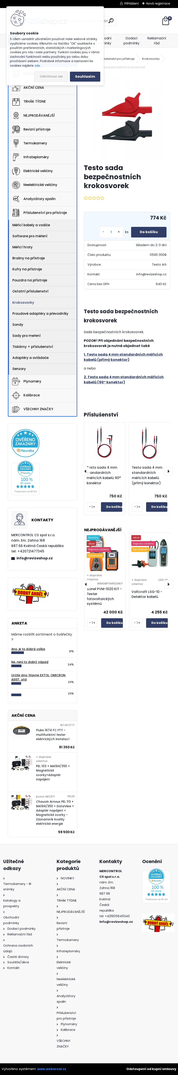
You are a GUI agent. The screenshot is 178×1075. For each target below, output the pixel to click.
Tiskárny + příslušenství (32, 346)
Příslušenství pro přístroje (45, 212)
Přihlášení (131, 3)
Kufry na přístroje (27, 269)
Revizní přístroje (36, 129)
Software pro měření (29, 236)
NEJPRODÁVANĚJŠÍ (39, 115)
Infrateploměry (36, 157)
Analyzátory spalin (39, 199)
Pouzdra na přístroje (29, 280)
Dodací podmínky (132, 40)
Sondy (17, 324)
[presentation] (85, 471)
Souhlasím (85, 76)
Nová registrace (158, 3)
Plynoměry (32, 381)
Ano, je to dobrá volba (28, 649)
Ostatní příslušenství (30, 291)
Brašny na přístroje (28, 258)
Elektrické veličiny (38, 171)
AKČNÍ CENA (33, 87)
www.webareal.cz (51, 1069)
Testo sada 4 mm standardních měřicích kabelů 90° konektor (104, 475)
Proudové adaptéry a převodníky (40, 313)
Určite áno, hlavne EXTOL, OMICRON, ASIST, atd (38, 677)
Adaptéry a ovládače (30, 357)
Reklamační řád (156, 40)
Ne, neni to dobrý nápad (29, 662)
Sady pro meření (26, 335)
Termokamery (35, 143)
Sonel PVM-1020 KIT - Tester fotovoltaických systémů (104, 596)
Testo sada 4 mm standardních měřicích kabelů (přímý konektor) (147, 475)
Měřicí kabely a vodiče (31, 225)
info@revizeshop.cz (34, 558)
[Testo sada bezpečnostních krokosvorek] (127, 117)
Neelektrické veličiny (40, 184)
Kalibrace (31, 395)
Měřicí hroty (22, 247)
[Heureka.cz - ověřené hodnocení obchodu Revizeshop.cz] (25, 463)
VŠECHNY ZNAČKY (38, 409)
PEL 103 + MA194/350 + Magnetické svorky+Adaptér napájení (53, 772)
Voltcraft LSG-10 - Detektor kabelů (147, 594)
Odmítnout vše (51, 76)
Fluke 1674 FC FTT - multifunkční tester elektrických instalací (52, 734)
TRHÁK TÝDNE (34, 101)
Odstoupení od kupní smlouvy (151, 1069)
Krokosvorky (23, 302)
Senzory (19, 368)
